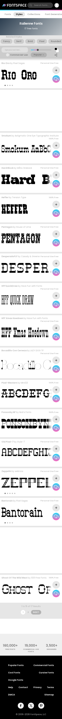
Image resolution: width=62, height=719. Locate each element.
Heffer (5, 197)
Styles (19, 14)
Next (36, 612)
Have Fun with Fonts (31, 285)
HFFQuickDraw (10, 285)
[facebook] (21, 706)
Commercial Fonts (43, 665)
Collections (33, 14)
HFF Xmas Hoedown (12, 318)
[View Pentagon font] (21, 238)
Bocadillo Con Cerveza (14, 350)
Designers (52, 649)
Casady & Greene (30, 256)
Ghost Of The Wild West (15, 577)
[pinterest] (41, 706)
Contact (23, 687)
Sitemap (49, 694)
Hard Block (7, 167)
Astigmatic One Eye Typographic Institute (37, 135)
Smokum (6, 135)
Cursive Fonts (46, 672)
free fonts (10, 649)
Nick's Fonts (25, 412)
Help (10, 687)
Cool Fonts (14, 672)
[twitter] (31, 706)
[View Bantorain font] (22, 512)
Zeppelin (6, 471)
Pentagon (7, 226)
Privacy (37, 687)
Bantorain (7, 500)
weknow (19, 471)
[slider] (38, 50)
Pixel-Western (9, 382)
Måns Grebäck (24, 167)
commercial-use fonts (31, 650)
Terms (50, 687)
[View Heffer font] (15, 209)
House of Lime (23, 226)
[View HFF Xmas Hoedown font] (25, 332)
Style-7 (21, 441)
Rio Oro (6, 63)
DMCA (11, 694)
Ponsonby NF (9, 412)
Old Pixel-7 (8, 441)
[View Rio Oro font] (19, 75)
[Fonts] (14, 5)
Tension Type (19, 197)
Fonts (8, 14)
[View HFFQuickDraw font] (18, 300)
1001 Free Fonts (38, 577)
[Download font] (56, 79)
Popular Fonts (16, 665)
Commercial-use (19, 55)
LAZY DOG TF (37, 350)
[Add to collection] (56, 70)
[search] (40, 5)
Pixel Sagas (19, 63)
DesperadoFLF (9, 256)
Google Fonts (15, 679)
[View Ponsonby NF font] (28, 424)
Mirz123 (24, 382)
